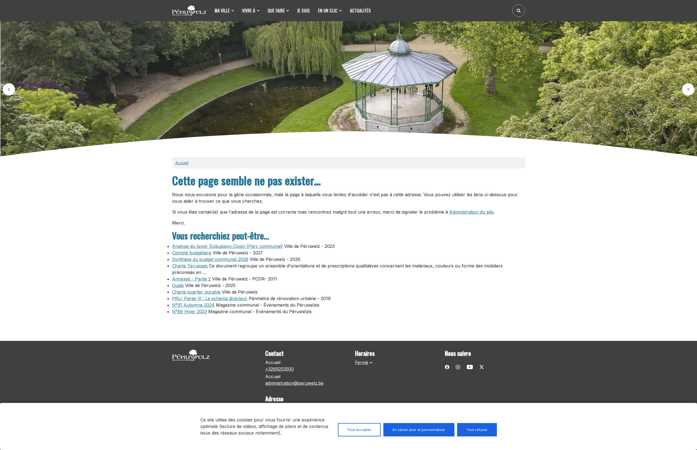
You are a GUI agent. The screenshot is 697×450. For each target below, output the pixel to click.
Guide (178, 285)
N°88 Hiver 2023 (189, 311)
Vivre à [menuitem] (248, 10)
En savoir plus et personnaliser (419, 429)
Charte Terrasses (190, 266)
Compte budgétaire (191, 252)
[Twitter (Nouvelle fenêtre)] (481, 366)
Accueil (181, 163)
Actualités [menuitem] (360, 10)
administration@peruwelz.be (294, 383)
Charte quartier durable (196, 292)
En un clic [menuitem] (327, 10)
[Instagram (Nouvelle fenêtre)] (458, 366)
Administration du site (471, 212)
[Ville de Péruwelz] (191, 10)
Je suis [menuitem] (303, 10)
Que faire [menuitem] (276, 10)
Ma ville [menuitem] (222, 10)
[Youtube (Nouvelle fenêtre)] (470, 366)
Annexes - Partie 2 (191, 279)
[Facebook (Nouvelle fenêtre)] (447, 366)
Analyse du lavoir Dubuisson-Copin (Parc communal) (227, 246)
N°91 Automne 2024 (193, 305)
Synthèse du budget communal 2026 (210, 259)
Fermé (361, 362)
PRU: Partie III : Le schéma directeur (209, 298)
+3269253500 (279, 369)
